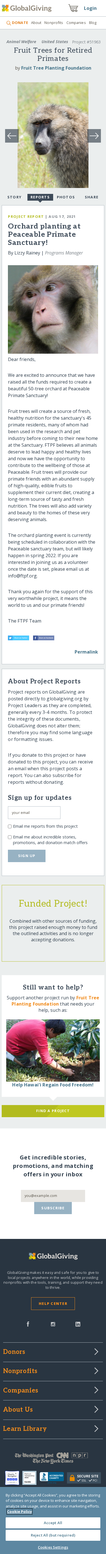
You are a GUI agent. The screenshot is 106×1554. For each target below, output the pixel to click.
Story (14, 197)
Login (90, 8)
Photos (66, 197)
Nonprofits (53, 22)
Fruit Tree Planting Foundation (56, 68)
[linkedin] (77, 1323)
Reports (40, 197)
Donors (14, 1352)
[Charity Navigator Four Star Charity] (13, 1478)
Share (91, 197)
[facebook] (28, 1323)
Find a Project (53, 1110)
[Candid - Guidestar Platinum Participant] (31, 1478)
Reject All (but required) (53, 1535)
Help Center (53, 1303)
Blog (93, 22)
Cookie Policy (19, 1511)
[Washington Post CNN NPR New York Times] (53, 1459)
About (36, 22)
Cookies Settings (53, 1547)
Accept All (53, 1522)
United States (54, 41)
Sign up (27, 855)
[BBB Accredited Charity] (53, 1478)
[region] (53, 1520)
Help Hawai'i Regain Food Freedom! (53, 1085)
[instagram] (53, 1323)
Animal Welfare (21, 41)
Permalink (86, 652)
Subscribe (53, 1207)
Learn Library (25, 1429)
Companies (76, 22)
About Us (18, 1410)
